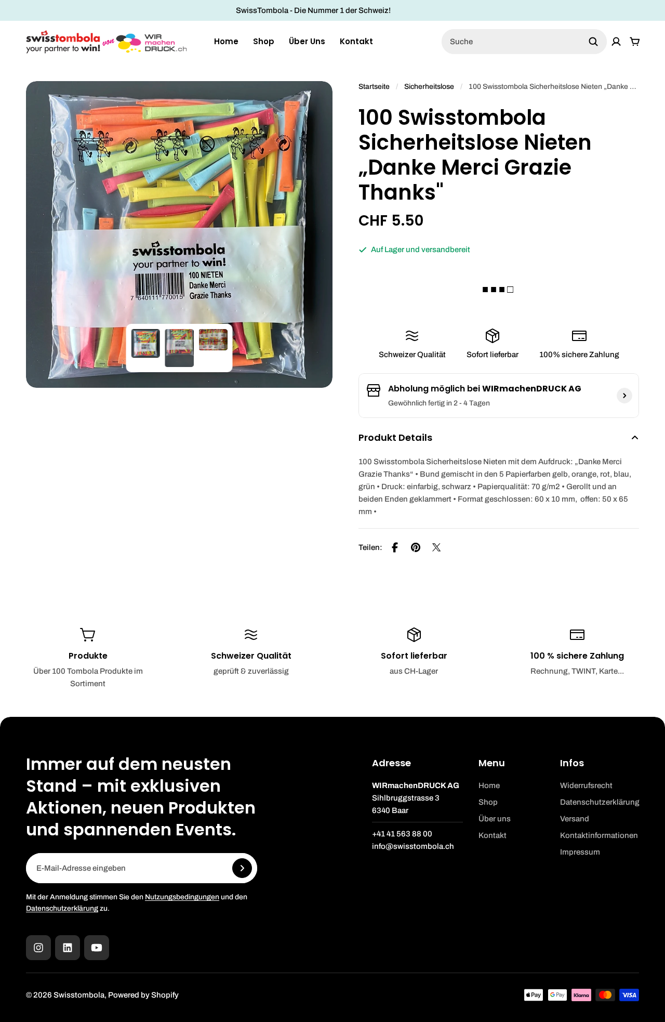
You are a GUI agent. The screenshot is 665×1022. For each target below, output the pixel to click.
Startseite (374, 86)
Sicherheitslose (429, 86)
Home (226, 41)
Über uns (307, 41)
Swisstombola (79, 995)
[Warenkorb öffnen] (635, 41)
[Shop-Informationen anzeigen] (624, 395)
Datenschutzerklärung (62, 908)
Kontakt (356, 41)
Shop (263, 41)
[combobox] (524, 41)
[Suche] (593, 41)
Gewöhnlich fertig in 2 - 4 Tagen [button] (439, 403)
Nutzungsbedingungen (182, 897)
